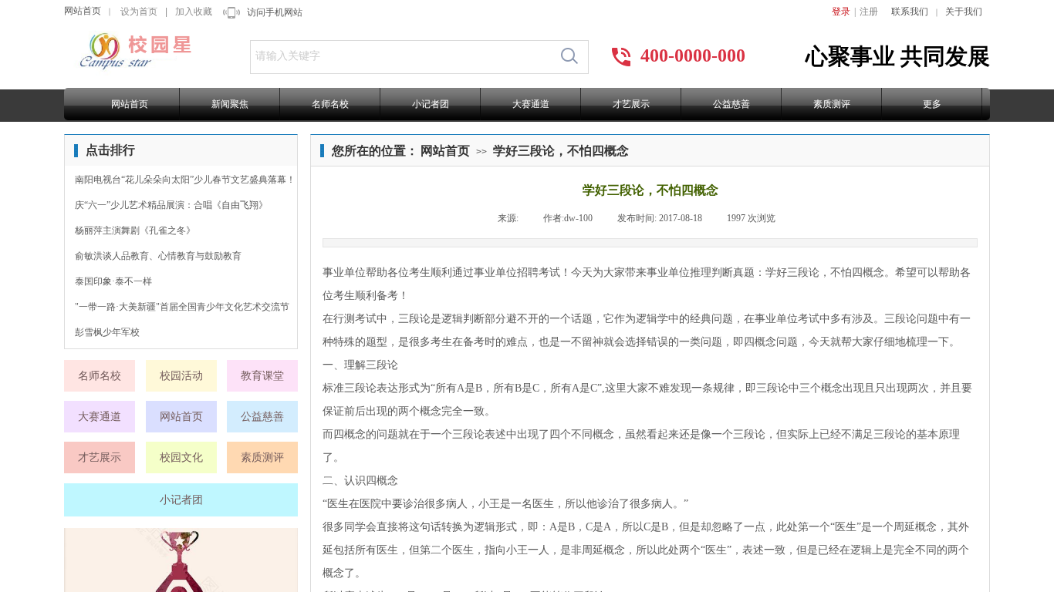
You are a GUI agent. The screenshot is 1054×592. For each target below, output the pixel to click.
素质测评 (831, 104)
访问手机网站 (274, 12)
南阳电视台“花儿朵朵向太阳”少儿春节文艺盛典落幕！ (185, 179)
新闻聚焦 (229, 104)
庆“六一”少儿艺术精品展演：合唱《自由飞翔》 (171, 205)
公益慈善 (731, 104)
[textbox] (401, 56)
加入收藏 (193, 11)
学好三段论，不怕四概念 (561, 150)
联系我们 (909, 11)
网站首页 (82, 10)
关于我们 (963, 11)
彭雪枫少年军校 (107, 332)
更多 (932, 104)
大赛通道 (530, 104)
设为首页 (138, 11)
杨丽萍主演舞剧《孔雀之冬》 (135, 230)
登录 (841, 11)
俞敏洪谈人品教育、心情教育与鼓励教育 (158, 256)
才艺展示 (631, 104)
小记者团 (430, 104)
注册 (869, 11)
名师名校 (330, 104)
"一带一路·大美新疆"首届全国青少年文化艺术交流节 (182, 306)
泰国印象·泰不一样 (113, 281)
